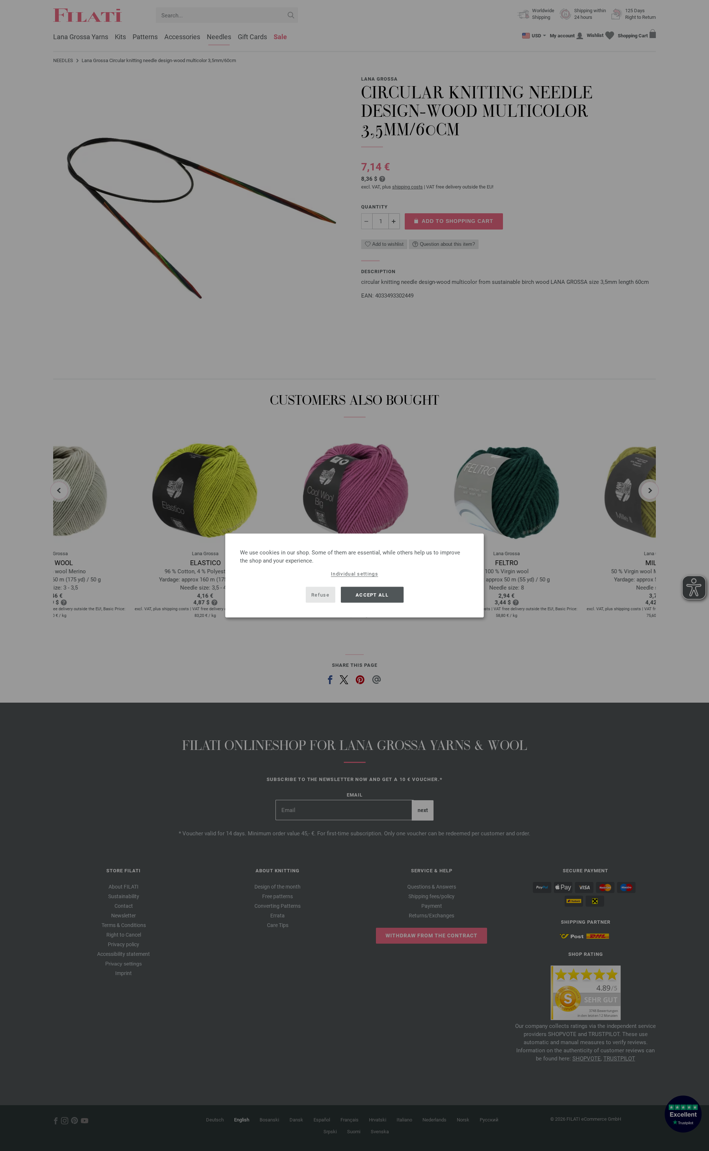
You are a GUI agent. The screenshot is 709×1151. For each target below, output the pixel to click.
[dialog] (354, 576)
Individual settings (354, 574)
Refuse (320, 594)
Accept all (372, 594)
